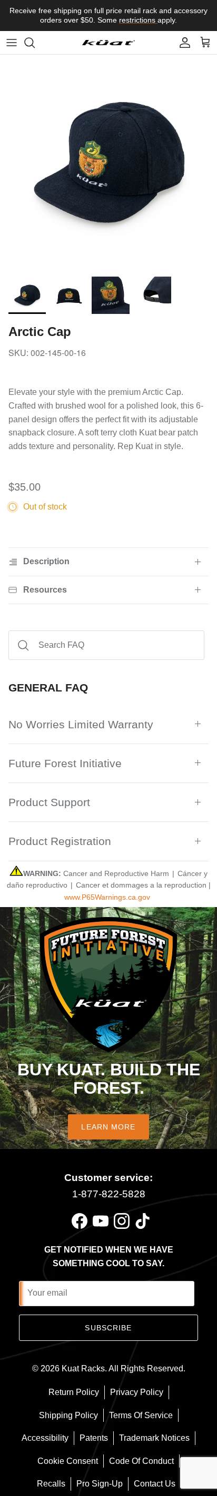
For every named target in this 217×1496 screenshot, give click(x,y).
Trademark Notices (154, 1437)
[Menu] (11, 42)
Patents (94, 1437)
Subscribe (108, 1328)
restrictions (138, 20)
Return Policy (73, 1392)
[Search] (34, 42)
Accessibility (45, 1437)
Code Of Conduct (141, 1461)
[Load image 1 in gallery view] (108, 163)
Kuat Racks (83, 1368)
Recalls (51, 1483)
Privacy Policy (136, 1392)
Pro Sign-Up (99, 1483)
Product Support (49, 802)
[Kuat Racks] (108, 42)
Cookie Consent (67, 1461)
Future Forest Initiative (65, 763)
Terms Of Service (141, 1415)
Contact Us (154, 1483)
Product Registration (59, 841)
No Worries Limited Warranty (80, 724)
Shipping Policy (68, 1415)
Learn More (108, 1127)
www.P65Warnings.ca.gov (107, 897)
